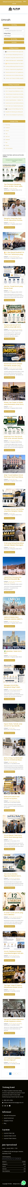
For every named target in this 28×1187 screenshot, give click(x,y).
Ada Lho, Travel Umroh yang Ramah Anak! (13, 287)
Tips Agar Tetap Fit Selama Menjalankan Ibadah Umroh (13, 986)
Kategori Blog (7, 33)
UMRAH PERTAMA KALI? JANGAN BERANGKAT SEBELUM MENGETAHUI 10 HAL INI (15, 60)
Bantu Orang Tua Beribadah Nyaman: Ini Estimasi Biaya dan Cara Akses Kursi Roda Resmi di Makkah (13, 759)
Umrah (10, 188)
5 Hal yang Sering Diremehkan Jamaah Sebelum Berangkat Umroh (14, 544)
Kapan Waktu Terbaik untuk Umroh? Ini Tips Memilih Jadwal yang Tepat (13, 725)
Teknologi (11, 801)
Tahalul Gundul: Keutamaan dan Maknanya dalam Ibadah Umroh (14, 94)
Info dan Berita (18, 329)
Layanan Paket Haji (9, 1133)
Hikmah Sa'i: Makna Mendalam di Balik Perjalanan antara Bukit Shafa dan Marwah (14, 1020)
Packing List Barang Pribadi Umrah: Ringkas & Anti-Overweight (14, 66)
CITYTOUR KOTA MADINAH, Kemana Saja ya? (12, 1059)
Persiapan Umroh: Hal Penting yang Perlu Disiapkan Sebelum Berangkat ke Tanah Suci (14, 510)
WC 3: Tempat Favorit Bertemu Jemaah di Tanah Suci (14, 91)
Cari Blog (14, 39)
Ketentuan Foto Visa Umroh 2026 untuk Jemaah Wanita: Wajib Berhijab (13, 437)
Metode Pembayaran (10, 1115)
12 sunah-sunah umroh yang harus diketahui (13, 914)
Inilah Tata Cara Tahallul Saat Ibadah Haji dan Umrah (14, 106)
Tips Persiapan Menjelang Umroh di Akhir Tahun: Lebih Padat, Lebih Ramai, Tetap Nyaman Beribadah (13, 185)
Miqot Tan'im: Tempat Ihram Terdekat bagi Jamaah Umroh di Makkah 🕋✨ (15, 97)
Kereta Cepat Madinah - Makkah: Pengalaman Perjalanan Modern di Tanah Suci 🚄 (14, 100)
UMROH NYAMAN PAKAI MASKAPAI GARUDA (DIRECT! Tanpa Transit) (13, 618)
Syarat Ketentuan (9, 1118)
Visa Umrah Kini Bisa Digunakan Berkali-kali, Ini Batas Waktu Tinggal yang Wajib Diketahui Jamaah (13, 875)
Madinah (15, 256)
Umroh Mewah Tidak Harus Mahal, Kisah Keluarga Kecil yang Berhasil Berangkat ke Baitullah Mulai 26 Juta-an (13, 836)
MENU (24, 1)
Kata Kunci (6, 28)
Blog (5, 1123)
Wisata (5, 583)
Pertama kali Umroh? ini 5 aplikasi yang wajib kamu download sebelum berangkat (12, 326)
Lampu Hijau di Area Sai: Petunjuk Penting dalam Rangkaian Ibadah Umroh (14, 88)
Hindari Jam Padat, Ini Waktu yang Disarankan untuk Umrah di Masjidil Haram (14, 403)
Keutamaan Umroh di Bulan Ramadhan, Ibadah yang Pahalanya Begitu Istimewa (13, 365)
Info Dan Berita (8, 148)
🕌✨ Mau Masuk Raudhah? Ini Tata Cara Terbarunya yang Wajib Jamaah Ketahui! (14, 253)
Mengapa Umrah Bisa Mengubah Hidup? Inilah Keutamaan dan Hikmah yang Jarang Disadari (14, 686)
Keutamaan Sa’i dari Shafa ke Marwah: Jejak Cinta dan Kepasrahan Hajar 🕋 (14, 103)
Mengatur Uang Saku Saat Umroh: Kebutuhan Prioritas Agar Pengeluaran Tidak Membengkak (13, 219)
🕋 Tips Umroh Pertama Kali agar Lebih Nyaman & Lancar (14, 51)
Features (7, 127)
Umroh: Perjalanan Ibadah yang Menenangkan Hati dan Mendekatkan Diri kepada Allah (13, 952)
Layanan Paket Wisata (10, 1138)
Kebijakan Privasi (8, 1120)
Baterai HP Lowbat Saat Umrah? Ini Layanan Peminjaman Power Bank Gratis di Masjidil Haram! (12, 797)
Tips (16, 188)
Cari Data (14, 42)
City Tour (15, 479)
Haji (13, 188)
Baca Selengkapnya (9, 193)
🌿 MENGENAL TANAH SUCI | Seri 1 (13, 652)
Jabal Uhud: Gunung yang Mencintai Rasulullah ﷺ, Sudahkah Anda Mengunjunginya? (12, 578)
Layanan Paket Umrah (10, 1136)
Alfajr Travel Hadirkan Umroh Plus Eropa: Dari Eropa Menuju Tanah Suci (13, 476)
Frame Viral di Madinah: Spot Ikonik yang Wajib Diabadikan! (15, 115)
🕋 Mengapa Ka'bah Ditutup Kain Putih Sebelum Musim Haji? (14, 109)
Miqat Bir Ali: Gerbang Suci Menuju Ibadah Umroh (14, 112)
